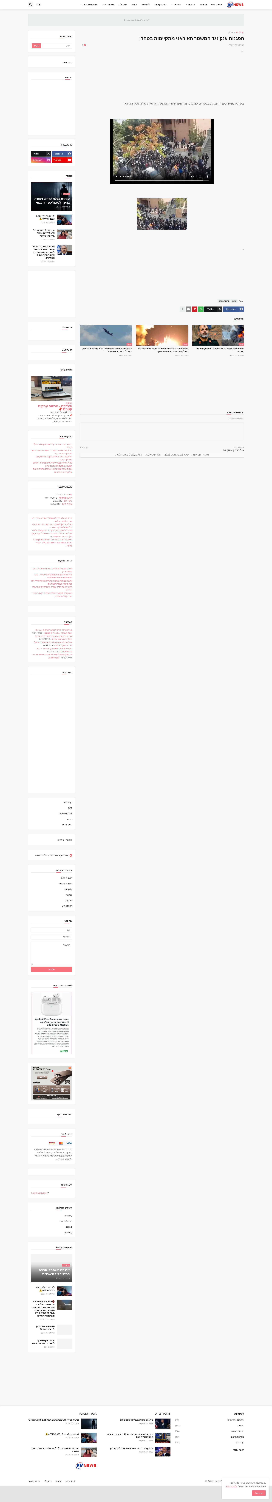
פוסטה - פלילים (64, 840)
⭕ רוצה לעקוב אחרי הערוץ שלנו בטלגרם (53, 855)
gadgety (68, 889)
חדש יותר (238, 447)
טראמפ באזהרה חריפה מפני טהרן (136, 1420)
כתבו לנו (47, 1481)
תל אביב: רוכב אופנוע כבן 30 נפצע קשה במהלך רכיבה (54, 458)
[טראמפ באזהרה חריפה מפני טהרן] (162, 1424)
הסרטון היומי (160, 5)
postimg (68, 1232)
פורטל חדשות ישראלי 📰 (215, 1481)
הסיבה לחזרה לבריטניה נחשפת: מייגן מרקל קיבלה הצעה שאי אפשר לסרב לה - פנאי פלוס (52, 543)
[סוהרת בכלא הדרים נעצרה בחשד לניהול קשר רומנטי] (89, 1424)
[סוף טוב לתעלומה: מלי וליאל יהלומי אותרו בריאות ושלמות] (64, 234)
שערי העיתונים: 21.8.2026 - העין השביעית (52, 530)
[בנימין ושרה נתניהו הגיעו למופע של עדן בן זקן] (162, 1452)
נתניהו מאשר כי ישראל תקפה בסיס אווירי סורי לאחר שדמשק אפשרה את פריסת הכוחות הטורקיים (44, 252)
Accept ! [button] (259, 1493)
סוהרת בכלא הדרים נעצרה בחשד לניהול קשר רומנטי (53, 1420)
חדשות (191, 5)
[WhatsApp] (201, 309)
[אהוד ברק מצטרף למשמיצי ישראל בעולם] (64, 1344)
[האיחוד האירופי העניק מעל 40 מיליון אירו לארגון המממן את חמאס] (162, 1438)
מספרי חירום (108, 5)
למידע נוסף (231, 1486)
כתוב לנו (123, 5)
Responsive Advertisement (136, 20)
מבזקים (203, 5)
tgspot (69, 900)
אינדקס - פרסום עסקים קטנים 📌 (55, 407)
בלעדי (69, 495)
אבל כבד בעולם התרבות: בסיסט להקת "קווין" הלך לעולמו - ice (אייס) (51, 535)
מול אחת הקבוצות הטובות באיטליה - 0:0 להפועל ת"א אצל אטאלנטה (53, 576)
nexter (69, 895)
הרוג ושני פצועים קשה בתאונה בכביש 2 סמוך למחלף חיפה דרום (51, 452)
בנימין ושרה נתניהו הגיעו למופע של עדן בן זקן (131, 1448)
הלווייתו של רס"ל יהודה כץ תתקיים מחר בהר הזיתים (52, 588)
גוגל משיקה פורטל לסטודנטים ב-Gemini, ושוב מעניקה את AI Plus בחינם (53, 631)
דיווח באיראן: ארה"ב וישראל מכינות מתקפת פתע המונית (220, 350)
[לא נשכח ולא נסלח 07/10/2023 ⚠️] (64, 220)
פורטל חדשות (66, 1221)
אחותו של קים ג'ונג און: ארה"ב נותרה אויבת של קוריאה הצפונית (52, 470)
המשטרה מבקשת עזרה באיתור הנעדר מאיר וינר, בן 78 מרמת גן (52, 594)
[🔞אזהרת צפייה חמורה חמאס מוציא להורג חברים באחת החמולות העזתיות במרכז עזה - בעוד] (64, 1305)
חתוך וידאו (67, 824)
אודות (134, 5)
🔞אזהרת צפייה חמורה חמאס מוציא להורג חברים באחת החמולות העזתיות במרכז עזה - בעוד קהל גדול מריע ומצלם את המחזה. (43, 1308)
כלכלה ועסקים (209, 1437)
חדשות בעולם (224, 301)
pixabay (68, 1216)
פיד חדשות (67, 62)
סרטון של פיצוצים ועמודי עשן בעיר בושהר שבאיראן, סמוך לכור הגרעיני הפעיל (107, 350)
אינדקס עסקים (65, 813)
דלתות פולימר (65, 884)
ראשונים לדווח (65, 498)
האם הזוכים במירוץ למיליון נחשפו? (45, 1328)
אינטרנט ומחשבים (209, 1420)
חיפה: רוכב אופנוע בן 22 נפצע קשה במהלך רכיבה (52, 445)
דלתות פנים (66, 878)
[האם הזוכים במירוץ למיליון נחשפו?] (64, 1330)
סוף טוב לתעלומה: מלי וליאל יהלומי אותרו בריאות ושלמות (44, 233)
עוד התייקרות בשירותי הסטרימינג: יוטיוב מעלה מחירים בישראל (53, 637)
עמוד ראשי (216, 5)
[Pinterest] (194, 309)
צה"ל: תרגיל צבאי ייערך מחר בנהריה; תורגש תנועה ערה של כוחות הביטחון (52, 464)
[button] (38, 4)
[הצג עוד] (182, 309)
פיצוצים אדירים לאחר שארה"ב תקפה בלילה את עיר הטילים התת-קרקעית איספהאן (163, 350)
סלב (70, 808)
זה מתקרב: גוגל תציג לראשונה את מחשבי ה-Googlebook (51, 656)
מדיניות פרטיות (90, 5)
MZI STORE (67, 906)
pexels (69, 1227)
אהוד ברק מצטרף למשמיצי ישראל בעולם (43, 1342)
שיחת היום (67, 504)
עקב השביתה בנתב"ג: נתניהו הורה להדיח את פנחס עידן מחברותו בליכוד (51, 582)
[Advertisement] (162, 75)
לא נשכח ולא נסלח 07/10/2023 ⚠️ (45, 217)
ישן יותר (85, 447)
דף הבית (240, 32)
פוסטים (177, 5)
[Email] (188, 309)
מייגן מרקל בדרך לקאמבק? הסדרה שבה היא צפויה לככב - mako (52, 519)
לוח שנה (146, 5)
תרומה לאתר (34, 1481)
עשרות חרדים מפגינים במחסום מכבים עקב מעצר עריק (52, 570)
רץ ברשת (209, 1442)
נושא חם (68, 501)
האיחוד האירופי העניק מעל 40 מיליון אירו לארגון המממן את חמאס (130, 1435)
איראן (231, 32)
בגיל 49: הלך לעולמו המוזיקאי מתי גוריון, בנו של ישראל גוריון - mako (52, 525)
